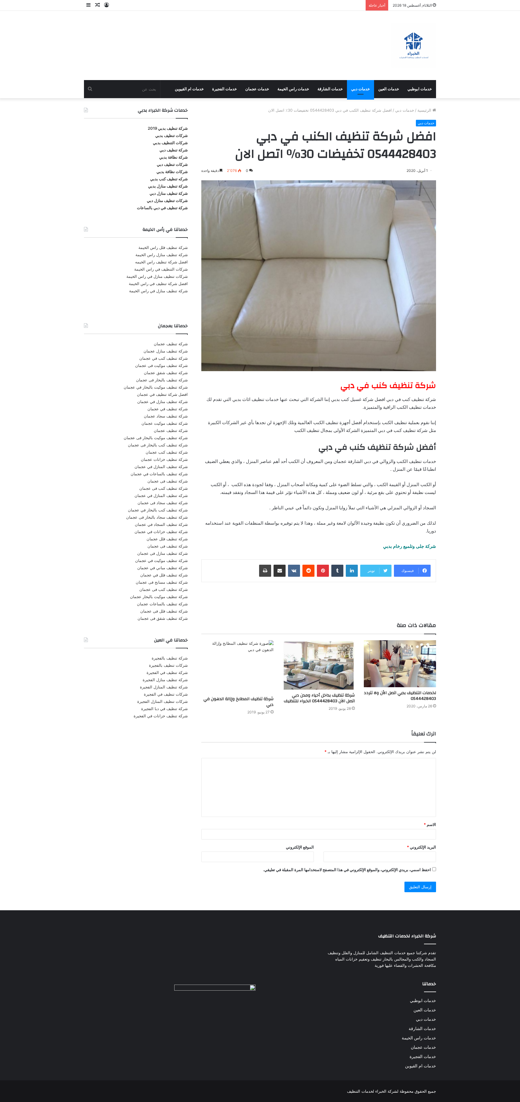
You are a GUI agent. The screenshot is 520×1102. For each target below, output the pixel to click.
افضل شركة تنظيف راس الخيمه (161, 261)
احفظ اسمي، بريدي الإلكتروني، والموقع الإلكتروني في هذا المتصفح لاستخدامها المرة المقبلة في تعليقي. (347, 869)
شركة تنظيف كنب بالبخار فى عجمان (158, 444)
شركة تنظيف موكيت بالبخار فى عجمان (156, 437)
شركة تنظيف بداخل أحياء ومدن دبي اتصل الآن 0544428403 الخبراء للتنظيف (319, 698)
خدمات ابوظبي (419, 89)
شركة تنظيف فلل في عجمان (164, 575)
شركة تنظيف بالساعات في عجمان (159, 473)
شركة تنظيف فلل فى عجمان (164, 611)
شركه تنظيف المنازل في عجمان (161, 495)
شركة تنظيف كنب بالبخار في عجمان (158, 510)
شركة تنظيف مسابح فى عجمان (162, 582)
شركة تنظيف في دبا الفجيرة (164, 708)
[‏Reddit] (308, 571)
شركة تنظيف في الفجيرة (167, 672)
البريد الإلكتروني (421, 847)
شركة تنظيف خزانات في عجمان (161, 531)
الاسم (430, 824)
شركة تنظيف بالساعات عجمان (162, 603)
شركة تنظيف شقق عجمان (166, 372)
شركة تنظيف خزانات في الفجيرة (161, 715)
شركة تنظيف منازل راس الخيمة (161, 254)
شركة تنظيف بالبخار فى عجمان (162, 379)
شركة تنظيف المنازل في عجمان (161, 466)
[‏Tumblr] (337, 571)
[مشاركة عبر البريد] (280, 571)
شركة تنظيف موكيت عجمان (164, 423)
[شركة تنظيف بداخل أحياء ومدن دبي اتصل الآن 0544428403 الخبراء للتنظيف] (319, 665)
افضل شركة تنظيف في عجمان (162, 394)
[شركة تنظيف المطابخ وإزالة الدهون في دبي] (237, 667)
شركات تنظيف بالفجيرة (168, 665)
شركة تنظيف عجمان (171, 343)
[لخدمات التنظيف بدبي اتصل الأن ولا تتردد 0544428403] (400, 663)
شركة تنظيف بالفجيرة (170, 658)
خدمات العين (388, 89)
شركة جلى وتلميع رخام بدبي (409, 546)
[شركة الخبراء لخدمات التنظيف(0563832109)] (413, 45)
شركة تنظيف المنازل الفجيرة (164, 686)
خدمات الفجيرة (224, 89)
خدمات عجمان (257, 89)
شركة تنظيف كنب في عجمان (163, 358)
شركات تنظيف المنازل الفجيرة (162, 701)
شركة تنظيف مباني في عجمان (162, 567)
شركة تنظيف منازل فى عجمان (162, 553)
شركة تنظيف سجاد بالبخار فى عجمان (157, 517)
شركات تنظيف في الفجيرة (166, 694)
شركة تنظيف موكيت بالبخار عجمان (159, 596)
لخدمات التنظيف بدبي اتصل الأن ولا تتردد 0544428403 (400, 696)
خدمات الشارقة (330, 89)
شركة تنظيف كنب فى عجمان (163, 488)
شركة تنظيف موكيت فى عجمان (161, 365)
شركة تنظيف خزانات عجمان (164, 459)
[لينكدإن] (352, 571)
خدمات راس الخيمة (293, 89)
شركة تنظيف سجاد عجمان (166, 416)
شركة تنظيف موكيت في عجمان (161, 560)
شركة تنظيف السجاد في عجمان (161, 524)
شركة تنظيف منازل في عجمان (162, 401)
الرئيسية (424, 110)
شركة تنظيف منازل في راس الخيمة (158, 290)
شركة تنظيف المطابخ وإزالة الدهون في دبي (238, 702)
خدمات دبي (360, 89)
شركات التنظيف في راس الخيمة (161, 269)
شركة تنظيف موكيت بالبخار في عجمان (156, 387)
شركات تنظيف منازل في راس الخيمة (157, 276)
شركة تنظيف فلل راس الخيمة (163, 247)
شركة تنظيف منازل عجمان (166, 351)
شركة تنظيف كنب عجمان (167, 452)
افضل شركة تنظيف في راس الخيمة (158, 283)
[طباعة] (265, 571)
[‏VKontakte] (294, 571)
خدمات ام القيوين (189, 89)
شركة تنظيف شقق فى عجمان (163, 618)
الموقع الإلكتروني (300, 847)
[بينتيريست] (323, 571)
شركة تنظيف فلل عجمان (167, 538)
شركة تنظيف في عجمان (167, 408)
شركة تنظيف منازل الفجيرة (165, 679)
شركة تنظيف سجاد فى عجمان (163, 502)
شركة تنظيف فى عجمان (167, 481)
